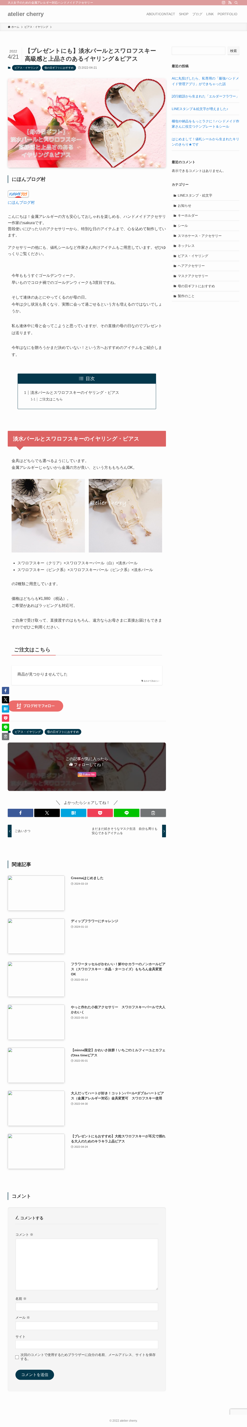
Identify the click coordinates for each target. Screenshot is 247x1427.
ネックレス (186, 246)
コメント (24, 1234)
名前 (21, 1299)
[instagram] (223, 2)
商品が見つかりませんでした (42, 674)
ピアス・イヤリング (26, 67)
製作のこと (186, 296)
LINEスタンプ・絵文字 (195, 195)
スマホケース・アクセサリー (200, 236)
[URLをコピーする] (153, 813)
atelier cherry (26, 14)
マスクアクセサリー (193, 276)
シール (183, 226)
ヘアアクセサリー (191, 266)
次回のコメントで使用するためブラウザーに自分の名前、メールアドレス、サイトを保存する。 (88, 1357)
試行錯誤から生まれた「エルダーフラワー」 (205, 96)
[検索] (236, 2)
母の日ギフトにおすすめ (59, 67)
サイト (20, 1337)
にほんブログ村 (21, 202)
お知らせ (184, 205)
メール (22, 1317)
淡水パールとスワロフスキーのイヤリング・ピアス (74, 392)
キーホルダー (188, 215)
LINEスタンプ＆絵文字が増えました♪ (200, 109)
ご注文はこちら (51, 399)
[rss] (230, 2)
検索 (233, 51)
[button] (20, 813)
